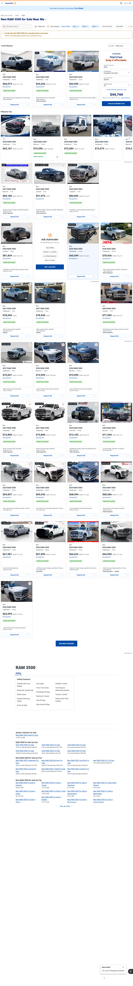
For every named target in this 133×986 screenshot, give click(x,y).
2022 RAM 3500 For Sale (76, 751)
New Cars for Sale (6, 15)
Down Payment (108, 77)
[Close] (123, 967)
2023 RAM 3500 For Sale (76, 745)
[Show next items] (129, 26)
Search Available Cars (116, 104)
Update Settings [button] (125, 98)
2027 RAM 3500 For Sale (25, 745)
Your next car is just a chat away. (66, 8)
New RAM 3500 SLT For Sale (103, 761)
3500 (23, 15)
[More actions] (29, 104)
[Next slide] (129, 138)
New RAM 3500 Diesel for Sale (27, 735)
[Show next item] (95, 233)
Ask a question (49, 267)
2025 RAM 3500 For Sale (51, 745)
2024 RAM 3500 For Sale (51, 751)
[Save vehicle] (29, 53)
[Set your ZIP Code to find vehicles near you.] (46, 19)
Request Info (14, 104)
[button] (121, 3)
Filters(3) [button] (41, 26)
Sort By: (111, 46)
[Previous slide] (4, 138)
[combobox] (16, 26)
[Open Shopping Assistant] (130, 971)
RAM (16, 15)
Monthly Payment (109, 65)
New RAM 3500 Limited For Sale (53, 769)
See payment (7, 87)
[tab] (18, 673)
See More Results (66, 643)
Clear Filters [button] (65, 26)
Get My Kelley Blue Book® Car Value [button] (116, 89)
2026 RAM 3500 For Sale (25, 751)
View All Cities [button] (65, 806)
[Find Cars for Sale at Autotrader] (10, 3)
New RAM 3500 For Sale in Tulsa (54, 791)
